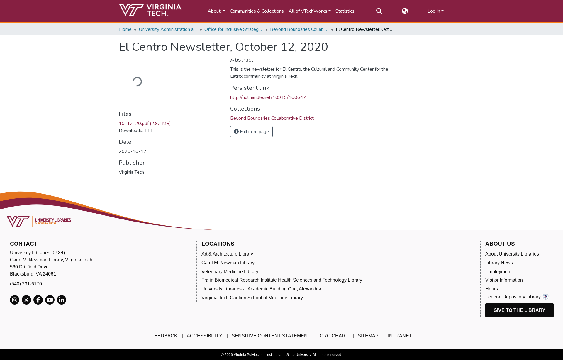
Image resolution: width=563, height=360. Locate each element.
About (215, 11)
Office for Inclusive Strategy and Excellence (233, 29)
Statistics (345, 11)
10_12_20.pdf (145, 123)
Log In (434, 11)
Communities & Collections (257, 11)
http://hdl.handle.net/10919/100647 (268, 97)
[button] (404, 11)
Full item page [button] (254, 132)
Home (125, 29)
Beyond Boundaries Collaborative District (299, 29)
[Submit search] (379, 11)
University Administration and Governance (168, 29)
